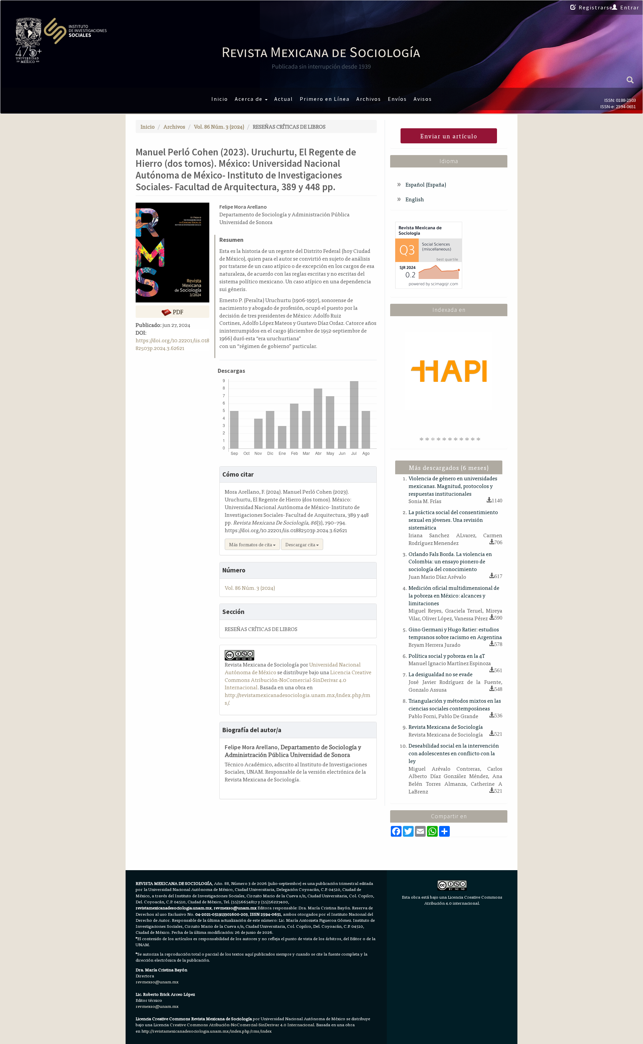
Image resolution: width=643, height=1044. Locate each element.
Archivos (368, 98)
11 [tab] (479, 439)
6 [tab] (451, 439)
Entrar (629, 7)
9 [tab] (468, 439)
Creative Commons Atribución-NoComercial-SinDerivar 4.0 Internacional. (242, 1024)
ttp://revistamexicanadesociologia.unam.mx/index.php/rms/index (208, 1030)
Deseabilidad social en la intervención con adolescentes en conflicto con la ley (454, 753)
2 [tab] (428, 439)
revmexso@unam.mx (157, 981)
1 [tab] (422, 439)
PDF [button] (177, 312)
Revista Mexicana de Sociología (446, 726)
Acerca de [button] (249, 98)
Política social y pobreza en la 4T (447, 655)
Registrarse (596, 7)
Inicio (219, 98)
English (414, 199)
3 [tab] (434, 439)
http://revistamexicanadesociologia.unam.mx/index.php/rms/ (297, 698)
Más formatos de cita (251, 544)
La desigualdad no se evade (441, 674)
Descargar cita (300, 544)
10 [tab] (474, 439)
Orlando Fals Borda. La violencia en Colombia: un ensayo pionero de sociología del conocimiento (450, 561)
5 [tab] (445, 439)
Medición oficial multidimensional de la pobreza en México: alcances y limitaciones (454, 595)
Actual (283, 98)
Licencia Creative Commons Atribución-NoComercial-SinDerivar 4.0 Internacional (298, 680)
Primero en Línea (325, 98)
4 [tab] (439, 439)
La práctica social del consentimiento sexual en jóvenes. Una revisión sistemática (453, 519)
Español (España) (425, 184)
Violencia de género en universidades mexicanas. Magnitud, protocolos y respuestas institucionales (453, 486)
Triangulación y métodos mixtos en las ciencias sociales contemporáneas (455, 704)
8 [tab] (462, 439)
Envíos (397, 98)
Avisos (423, 98)
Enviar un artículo (448, 136)
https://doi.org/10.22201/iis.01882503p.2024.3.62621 (172, 344)
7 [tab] (456, 439)
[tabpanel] (448, 371)
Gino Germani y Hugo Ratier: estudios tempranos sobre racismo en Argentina (455, 633)
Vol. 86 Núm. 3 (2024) (219, 126)
